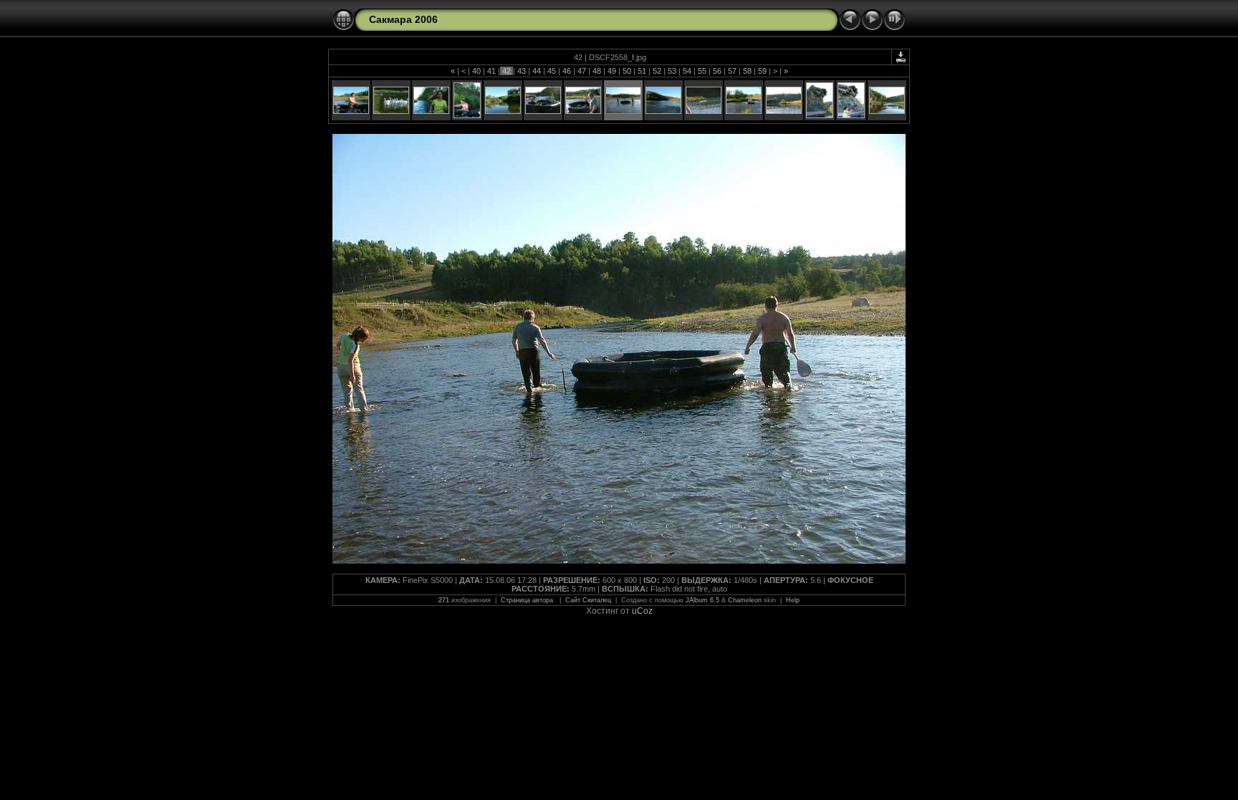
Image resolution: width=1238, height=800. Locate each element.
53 (672, 71)
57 (732, 71)
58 (747, 71)
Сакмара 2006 (403, 19)
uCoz (642, 611)
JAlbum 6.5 (702, 600)
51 (641, 71)
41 (491, 71)
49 (611, 71)
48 (596, 71)
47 (581, 71)
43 (521, 71)
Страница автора (528, 600)
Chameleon (745, 600)
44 (536, 71)
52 (657, 71)
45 (551, 71)
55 (702, 71)
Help (793, 600)
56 (717, 71)
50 (626, 71)
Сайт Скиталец (588, 600)
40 (476, 71)
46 (566, 71)
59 (762, 71)
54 (687, 71)
